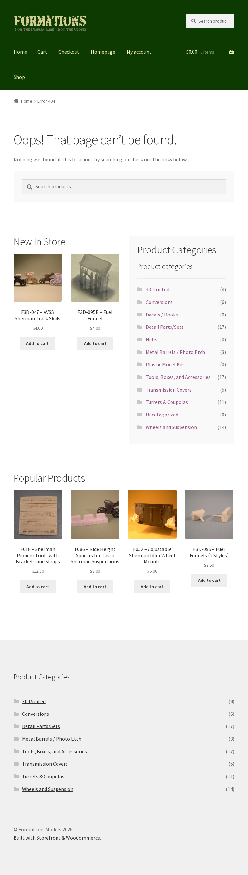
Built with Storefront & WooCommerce (57, 838)
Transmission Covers (168, 389)
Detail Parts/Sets (165, 327)
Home (20, 52)
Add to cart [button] (37, 343)
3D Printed (157, 289)
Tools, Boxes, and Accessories (178, 377)
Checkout (68, 52)
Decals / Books (162, 314)
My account (139, 52)
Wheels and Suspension (171, 427)
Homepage (103, 52)
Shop (19, 77)
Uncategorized (162, 414)
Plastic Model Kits (166, 364)
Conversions (159, 302)
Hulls (151, 339)
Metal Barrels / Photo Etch (175, 352)
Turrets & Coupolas (167, 402)
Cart (42, 52)
